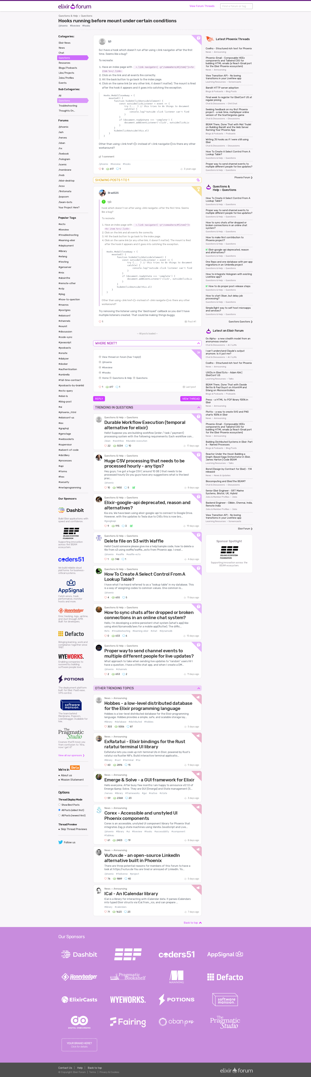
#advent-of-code (68, 449)
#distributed (135, 721)
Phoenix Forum (242, 177)
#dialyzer (63, 358)
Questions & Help (68, 15)
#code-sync (65, 337)
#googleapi (110, 521)
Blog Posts (231, 91)
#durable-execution (136, 441)
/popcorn (63, 196)
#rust (118, 760)
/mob (61, 175)
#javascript (64, 342)
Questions (86, 15)
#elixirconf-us (66, 417)
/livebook (63, 153)
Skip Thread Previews (74, 829)
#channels (121, 669)
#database (120, 721)
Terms (92, 1072)
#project (134, 874)
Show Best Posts (70, 805)
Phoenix (231, 39)
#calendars (121, 907)
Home (105, 378)
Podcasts (231, 134)
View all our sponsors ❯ (71, 755)
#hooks (86, 25)
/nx (60, 148)
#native (153, 793)
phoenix (107, 362)
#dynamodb (166, 631)
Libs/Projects (66, 72)
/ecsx (61, 186)
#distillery (63, 455)
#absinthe (64, 278)
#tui (138, 760)
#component (178, 831)
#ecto (61, 224)
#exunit (62, 326)
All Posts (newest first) (73, 815)
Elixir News (64, 42)
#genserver (64, 267)
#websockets (66, 439)
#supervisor (65, 444)
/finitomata (64, 191)
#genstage (64, 433)
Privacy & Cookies (109, 1072)
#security (63, 482)
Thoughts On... (67, 110)
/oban (107, 441)
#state (163, 793)
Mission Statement (72, 779)
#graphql (63, 428)
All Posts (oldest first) (72, 810)
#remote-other (67, 283)
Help (80, 1067)
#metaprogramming (69, 487)
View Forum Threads (202, 6)
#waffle (120, 554)
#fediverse (122, 874)
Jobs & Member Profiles (217, 497)
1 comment (108, 156)
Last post (191, 387)
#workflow (118, 441)
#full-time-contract (69, 380)
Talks (231, 379)
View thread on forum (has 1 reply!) (121, 357)
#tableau (109, 835)
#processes (65, 460)
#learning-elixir (140, 631)
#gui (144, 793)
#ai (60, 406)
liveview (108, 367)
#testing (63, 261)
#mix (61, 272)
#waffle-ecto (133, 554)
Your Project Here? (69, 207)
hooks (107, 372)
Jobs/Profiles (66, 77)
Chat (61, 52)
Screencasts (235, 82)
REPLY (99, 398)
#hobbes (148, 721)
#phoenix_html (67, 412)
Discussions (234, 118)
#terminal (128, 760)
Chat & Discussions (215, 103)
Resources (64, 62)
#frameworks (132, 793)
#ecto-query (65, 390)
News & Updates (222, 475)
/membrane (64, 169)
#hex (61, 476)
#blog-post (65, 401)
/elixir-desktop (66, 180)
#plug (61, 294)
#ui (128, 831)
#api (60, 466)
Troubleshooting (68, 105)
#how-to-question (69, 299)
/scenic (62, 164)
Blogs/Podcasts (68, 67)
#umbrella (63, 374)
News (107, 698)
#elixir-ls (63, 396)
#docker (63, 364)
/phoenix (63, 25)
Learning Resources (216, 82)
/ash (60, 132)
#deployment (66, 245)
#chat (154, 631)
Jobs (234, 497)
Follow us (69, 842)
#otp (61, 288)
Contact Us (65, 1067)
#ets (106, 631)
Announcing (120, 698)
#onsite (62, 353)
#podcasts (64, 347)
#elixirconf (64, 315)
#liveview (75, 25)
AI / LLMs (232, 345)
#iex (60, 423)
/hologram (64, 159)
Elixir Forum (235, 330)
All (60, 95)
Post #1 (192, 321)
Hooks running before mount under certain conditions (117, 20)
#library (108, 721)
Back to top (191, 922)
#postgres (64, 310)
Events (63, 82)
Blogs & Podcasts (214, 91)
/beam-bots (65, 202)
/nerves (108, 793)
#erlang (62, 256)
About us (66, 775)
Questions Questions (239, 321)
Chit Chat (232, 103)
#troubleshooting (121, 631)
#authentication (67, 369)
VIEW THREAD (191, 398)
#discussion (65, 331)
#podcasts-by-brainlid (71, 385)
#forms (62, 471)
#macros (63, 304)
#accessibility (161, 831)
